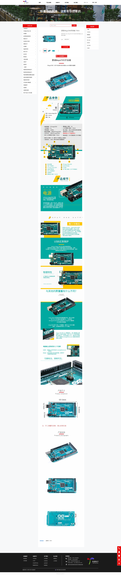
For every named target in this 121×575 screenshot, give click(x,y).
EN (87, 2)
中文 (85, 2)
